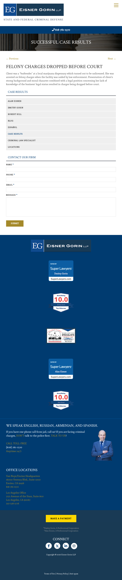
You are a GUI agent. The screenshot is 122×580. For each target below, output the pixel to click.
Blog (10, 121)
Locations (14, 147)
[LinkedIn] (66, 545)
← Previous (12, 58)
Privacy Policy (62, 574)
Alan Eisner (14, 101)
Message (11, 195)
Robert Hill (15, 114)
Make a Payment (61, 518)
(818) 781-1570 (14, 447)
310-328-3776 (12, 503)
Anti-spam (74, 574)
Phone (10, 175)
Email (10, 185)
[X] (57, 545)
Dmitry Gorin (15, 108)
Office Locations (21, 470)
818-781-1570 (62, 29)
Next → (112, 58)
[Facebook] (49, 545)
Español (12, 127)
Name (10, 165)
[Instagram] (74, 545)
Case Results (18, 92)
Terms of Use (49, 574)
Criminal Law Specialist (22, 140)
